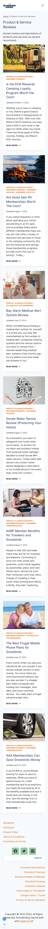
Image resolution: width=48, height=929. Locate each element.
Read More (13, 145)
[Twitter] (24, 851)
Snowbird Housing (35, 881)
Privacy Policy (10, 832)
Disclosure (8, 827)
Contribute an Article (14, 841)
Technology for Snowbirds (19, 306)
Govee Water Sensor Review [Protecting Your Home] (23, 423)
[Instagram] (32, 851)
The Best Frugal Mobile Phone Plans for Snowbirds (23, 647)
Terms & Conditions (13, 836)
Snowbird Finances (15, 79)
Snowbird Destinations (32, 867)
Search (38, 858)
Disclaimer (8, 822)
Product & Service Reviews (19, 77)
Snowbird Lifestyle (25, 192)
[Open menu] (42, 5)
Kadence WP (27, 921)
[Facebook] (15, 851)
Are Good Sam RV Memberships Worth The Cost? (21, 201)
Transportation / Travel (32, 895)
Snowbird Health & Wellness (30, 876)
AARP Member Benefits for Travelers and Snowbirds (23, 535)
